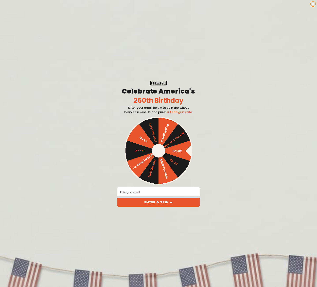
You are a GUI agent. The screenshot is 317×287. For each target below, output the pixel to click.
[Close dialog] (313, 4)
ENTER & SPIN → (158, 202)
